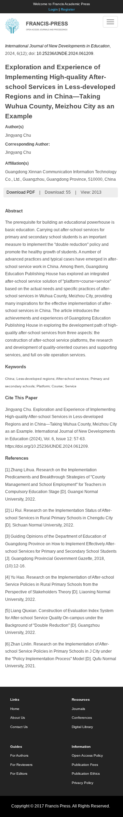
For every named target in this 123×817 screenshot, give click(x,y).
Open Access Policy (87, 755)
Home (14, 709)
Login (53, 9)
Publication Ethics (86, 773)
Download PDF (20, 192)
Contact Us (19, 727)
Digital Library (82, 727)
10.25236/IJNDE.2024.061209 (65, 53)
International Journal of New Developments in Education (57, 46)
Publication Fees (85, 765)
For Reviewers (21, 765)
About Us (17, 717)
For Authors (19, 755)
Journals (78, 709)
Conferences (82, 717)
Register (68, 9)
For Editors (18, 773)
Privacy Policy (82, 783)
